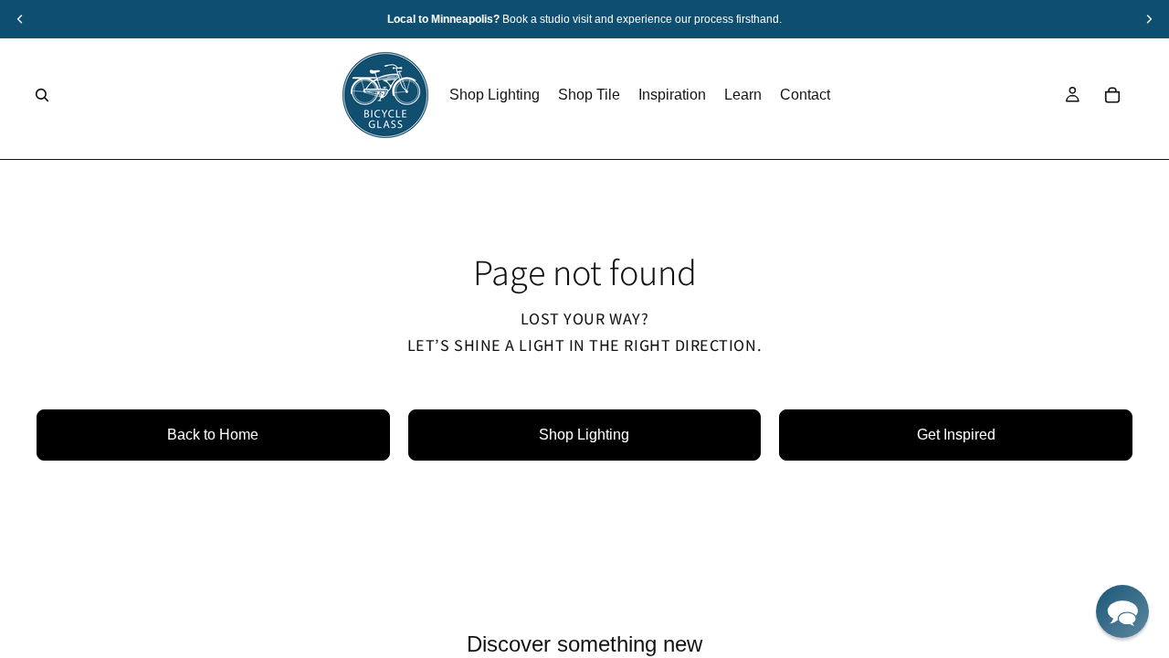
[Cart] (1112, 95)
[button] (1122, 611)
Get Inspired (956, 434)
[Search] (42, 95)
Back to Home (212, 434)
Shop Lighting (584, 434)
